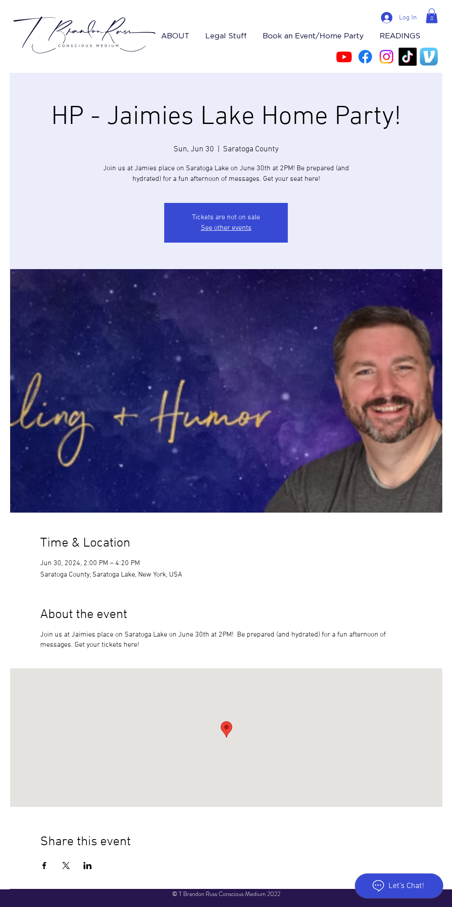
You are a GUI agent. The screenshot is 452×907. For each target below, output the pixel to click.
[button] (432, 15)
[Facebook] (365, 57)
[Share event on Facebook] (44, 865)
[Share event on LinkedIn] (87, 865)
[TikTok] (408, 57)
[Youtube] (344, 57)
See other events (226, 228)
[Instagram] (386, 57)
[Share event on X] (66, 865)
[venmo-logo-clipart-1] (429, 57)
